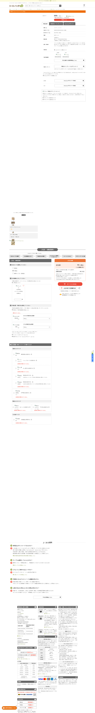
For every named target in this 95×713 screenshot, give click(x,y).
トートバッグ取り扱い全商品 (38, 9)
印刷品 (15, 270)
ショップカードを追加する (29, 360)
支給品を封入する (27, 375)
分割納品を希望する (25, 419)
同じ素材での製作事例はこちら (69, 60)
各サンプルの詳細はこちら (20, 565)
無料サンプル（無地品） (19, 273)
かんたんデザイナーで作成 (69, 80)
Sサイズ (12, 236)
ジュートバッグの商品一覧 (49, 9)
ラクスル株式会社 (20, 613)
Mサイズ (17, 236)
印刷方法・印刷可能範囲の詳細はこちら (21, 309)
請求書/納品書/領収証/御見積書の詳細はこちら (24, 555)
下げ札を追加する (44, 407)
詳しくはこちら (53, 0)
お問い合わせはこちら (49, 627)
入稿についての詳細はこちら (20, 574)
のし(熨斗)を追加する (28, 368)
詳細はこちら (47, 613)
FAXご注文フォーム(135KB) (50, 633)
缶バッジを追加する (24, 407)
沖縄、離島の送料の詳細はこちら (24, 658)
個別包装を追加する (25, 354)
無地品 (15, 268)
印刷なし (25, 318)
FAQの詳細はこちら (47, 597)
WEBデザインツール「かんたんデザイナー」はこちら (23, 336)
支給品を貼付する (27, 381)
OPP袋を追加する (25, 392)
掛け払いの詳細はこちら (43, 673)
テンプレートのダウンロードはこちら (20, 334)
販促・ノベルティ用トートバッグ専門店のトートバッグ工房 (20, 9)
